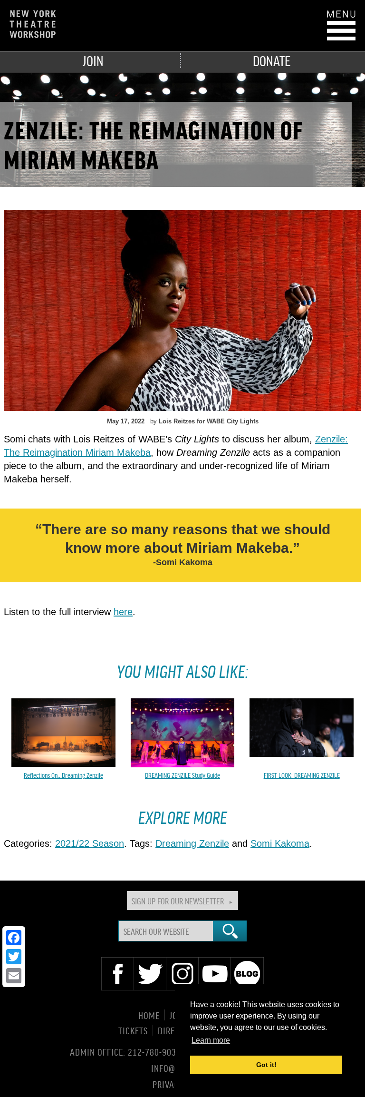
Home (149, 1014)
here (123, 612)
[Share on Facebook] (13, 937)
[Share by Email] (13, 975)
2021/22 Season (89, 843)
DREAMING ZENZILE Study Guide (182, 775)
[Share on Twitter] (13, 956)
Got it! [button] (266, 1064)
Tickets (133, 1030)
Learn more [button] (211, 1040)
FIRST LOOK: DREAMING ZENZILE (302, 775)
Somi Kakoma (279, 843)
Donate (271, 60)
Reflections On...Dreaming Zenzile (63, 775)
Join (93, 60)
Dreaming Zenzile (192, 843)
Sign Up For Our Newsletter (178, 900)
